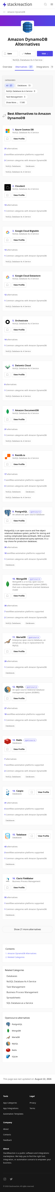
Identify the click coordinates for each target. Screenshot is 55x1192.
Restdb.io (20, 455)
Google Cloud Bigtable (27, 230)
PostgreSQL (21, 511)
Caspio (19, 790)
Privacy (33, 1102)
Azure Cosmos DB (24, 129)
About (6, 1129)
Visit (45, 53)
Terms (32, 1108)
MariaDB (21, 637)
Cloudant (20, 186)
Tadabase (21, 834)
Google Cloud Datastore (27, 275)
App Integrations (10, 1108)
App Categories (10, 1102)
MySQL (20, 686)
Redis (19, 740)
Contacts (7, 1134)
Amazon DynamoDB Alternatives (22, 953)
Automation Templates (13, 1114)
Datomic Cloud (23, 365)
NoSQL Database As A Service (27, 59)
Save (9, 53)
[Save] (7, 138)
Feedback (7, 1140)
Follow (28, 53)
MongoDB (21, 578)
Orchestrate (21, 320)
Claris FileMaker (24, 878)
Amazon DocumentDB (27, 410)
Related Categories (16, 957)
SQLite (15, 1056)
